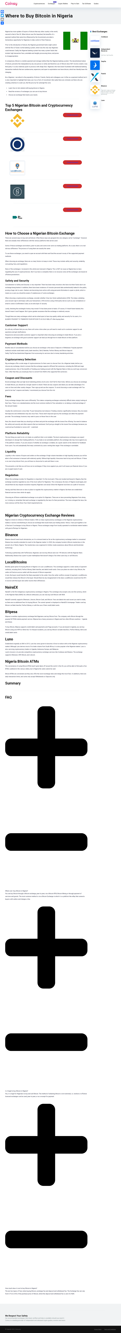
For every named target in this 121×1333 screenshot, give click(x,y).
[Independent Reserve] (95, 57)
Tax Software (86, 4)
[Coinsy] (11, 3)
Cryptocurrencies (39, 4)
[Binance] (95, 94)
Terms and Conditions (110, 1329)
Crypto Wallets (63, 4)
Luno (103, 100)
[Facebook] (2, 12)
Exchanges (51, 4)
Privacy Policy (97, 1329)
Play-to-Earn (75, 4)
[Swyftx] (95, 69)
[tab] (46, 800)
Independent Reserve (105, 50)
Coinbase (104, 37)
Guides (96, 4)
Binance (104, 86)
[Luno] (95, 108)
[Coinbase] (95, 45)
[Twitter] (2, 15)
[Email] (2, 19)
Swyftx (103, 61)
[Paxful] (95, 82)
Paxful (103, 74)
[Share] (2, 23)
